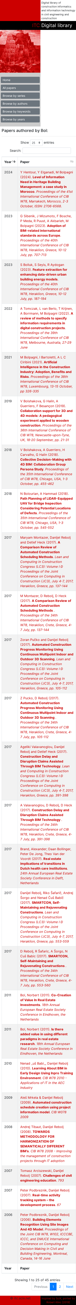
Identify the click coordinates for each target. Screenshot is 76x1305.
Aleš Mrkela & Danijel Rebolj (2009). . (46, 1107)
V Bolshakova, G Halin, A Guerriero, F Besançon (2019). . (46, 420)
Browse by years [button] (14, 119)
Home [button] (6, 80)
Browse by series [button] (14, 95)
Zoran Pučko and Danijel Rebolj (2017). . (46, 664)
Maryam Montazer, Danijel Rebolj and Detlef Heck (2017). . (46, 561)
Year (8, 162)
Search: (15, 151)
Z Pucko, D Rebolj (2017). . (46, 717)
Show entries (37, 142)
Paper (25, 162)
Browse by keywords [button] (16, 111)
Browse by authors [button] (15, 103)
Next (69, 1287)
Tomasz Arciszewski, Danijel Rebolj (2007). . (46, 1175)
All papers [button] (9, 88)
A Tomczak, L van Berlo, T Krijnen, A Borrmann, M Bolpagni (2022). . (46, 328)
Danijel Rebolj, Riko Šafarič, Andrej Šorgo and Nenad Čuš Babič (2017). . (46, 917)
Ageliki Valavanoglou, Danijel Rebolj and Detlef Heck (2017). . (46, 771)
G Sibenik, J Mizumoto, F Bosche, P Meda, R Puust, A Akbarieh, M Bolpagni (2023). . (46, 235)
